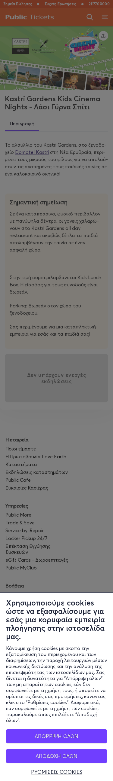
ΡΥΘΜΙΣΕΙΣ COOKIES (56, 772)
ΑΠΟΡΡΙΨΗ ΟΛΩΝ (56, 736)
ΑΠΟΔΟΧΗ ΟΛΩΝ (56, 756)
